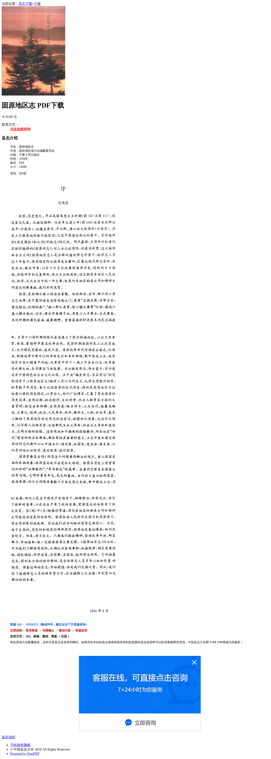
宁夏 (37, 3)
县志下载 (25, 3)
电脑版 (25, 745)
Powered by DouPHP (24, 753)
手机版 (15, 745)
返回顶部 (8, 737)
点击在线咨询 (20, 129)
